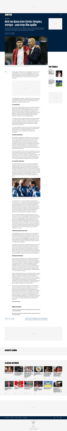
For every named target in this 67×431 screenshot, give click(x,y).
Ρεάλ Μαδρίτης (26, 238)
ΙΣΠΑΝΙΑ (26, 319)
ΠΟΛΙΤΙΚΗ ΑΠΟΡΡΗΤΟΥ (18, 417)
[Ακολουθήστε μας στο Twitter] (57, 417)
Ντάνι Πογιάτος (22, 241)
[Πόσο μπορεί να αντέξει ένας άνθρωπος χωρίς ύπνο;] (48, 384)
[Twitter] (11, 33)
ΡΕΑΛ (39, 318)
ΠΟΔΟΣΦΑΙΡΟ (51, 79)
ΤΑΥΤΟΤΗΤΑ (12, 417)
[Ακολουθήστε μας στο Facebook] (54, 417)
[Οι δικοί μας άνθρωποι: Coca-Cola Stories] (18, 384)
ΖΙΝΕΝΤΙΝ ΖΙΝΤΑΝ (28, 318)
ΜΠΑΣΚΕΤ (50, 69)
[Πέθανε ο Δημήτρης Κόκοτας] (9, 369)
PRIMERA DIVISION (44, 318)
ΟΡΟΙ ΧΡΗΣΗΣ (7, 417)
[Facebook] (9, 33)
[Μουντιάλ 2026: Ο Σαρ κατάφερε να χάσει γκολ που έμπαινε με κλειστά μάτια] (59, 83)
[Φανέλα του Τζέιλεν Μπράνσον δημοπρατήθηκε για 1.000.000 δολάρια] (59, 74)
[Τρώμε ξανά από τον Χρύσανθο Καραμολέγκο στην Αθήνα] (38, 369)
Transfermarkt (15, 98)
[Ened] (33, 426)
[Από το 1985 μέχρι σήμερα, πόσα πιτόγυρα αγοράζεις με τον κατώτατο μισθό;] (18, 369)
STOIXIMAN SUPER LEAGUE (37, 319)
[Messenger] (13, 33)
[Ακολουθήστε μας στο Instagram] (60, 417)
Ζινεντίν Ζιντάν (15, 233)
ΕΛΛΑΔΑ (30, 319)
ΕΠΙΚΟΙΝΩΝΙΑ (25, 417)
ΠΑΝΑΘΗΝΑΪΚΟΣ (34, 318)
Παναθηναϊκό (29, 71)
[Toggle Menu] (60, 14)
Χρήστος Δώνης (16, 71)
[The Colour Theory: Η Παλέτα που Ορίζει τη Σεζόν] (28, 384)
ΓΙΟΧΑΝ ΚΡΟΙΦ (45, 319)
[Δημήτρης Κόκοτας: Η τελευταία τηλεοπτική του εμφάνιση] (9, 384)
